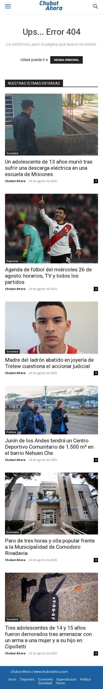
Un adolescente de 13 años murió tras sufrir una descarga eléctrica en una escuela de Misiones (48, 168)
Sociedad (12, 153)
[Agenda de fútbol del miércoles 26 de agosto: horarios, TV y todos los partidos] (51, 228)
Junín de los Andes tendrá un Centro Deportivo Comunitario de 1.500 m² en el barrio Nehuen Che (49, 447)
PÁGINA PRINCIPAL (66, 60)
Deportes (12, 261)
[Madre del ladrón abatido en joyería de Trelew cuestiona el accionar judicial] (51, 328)
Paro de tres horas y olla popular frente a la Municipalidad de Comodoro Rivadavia (50, 547)
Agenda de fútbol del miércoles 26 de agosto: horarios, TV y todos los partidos (48, 276)
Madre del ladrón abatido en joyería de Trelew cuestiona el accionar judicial (49, 363)
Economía (12, 532)
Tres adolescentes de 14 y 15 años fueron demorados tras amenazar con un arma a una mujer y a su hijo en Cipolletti (48, 637)
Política (11, 432)
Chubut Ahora (15, 181)
